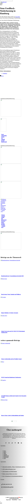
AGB (19, 499)
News (2, 75)
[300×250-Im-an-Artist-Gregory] (11, 116)
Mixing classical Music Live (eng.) (9, 473)
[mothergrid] (3, 2)
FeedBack (5, 73)
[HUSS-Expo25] (11, 198)
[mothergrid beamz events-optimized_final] (11, 249)
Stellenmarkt (6, 455)
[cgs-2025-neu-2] (11, 163)
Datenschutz (14, 499)
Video (4, 453)
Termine (5, 454)
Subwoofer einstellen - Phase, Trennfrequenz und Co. (13, 466)
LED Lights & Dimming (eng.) (9, 469)
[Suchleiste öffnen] (1, 5)
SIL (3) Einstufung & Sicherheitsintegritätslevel (12, 476)
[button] (0, 501)
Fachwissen (5, 457)
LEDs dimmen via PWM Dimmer (9, 471)
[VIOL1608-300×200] (11, 180)
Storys (4, 452)
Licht (4, 458)
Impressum (8, 499)
